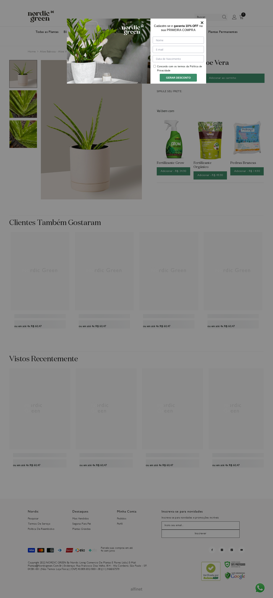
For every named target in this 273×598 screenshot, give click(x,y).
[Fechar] (202, 22)
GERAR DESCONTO (178, 77)
